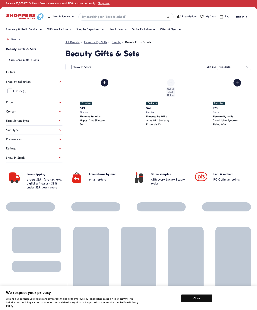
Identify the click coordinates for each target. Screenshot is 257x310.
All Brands (72, 42)
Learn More (49, 187)
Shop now (103, 3)
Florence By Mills (95, 42)
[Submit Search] (168, 16)
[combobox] (125, 17)
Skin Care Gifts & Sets (24, 60)
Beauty (15, 39)
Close (196, 298)
